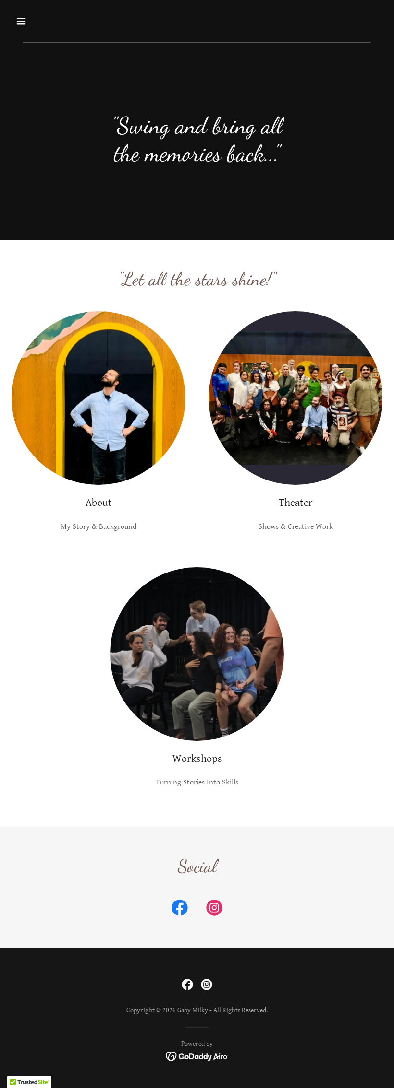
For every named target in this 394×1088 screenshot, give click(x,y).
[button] (54, 21)
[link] (179, 909)
